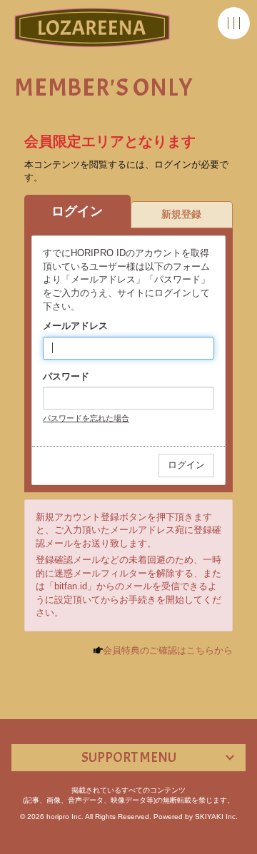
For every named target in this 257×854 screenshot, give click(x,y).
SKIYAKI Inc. (216, 816)
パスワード (66, 376)
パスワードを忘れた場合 (86, 418)
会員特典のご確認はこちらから (168, 650)
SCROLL (239, 839)
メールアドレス (75, 325)
